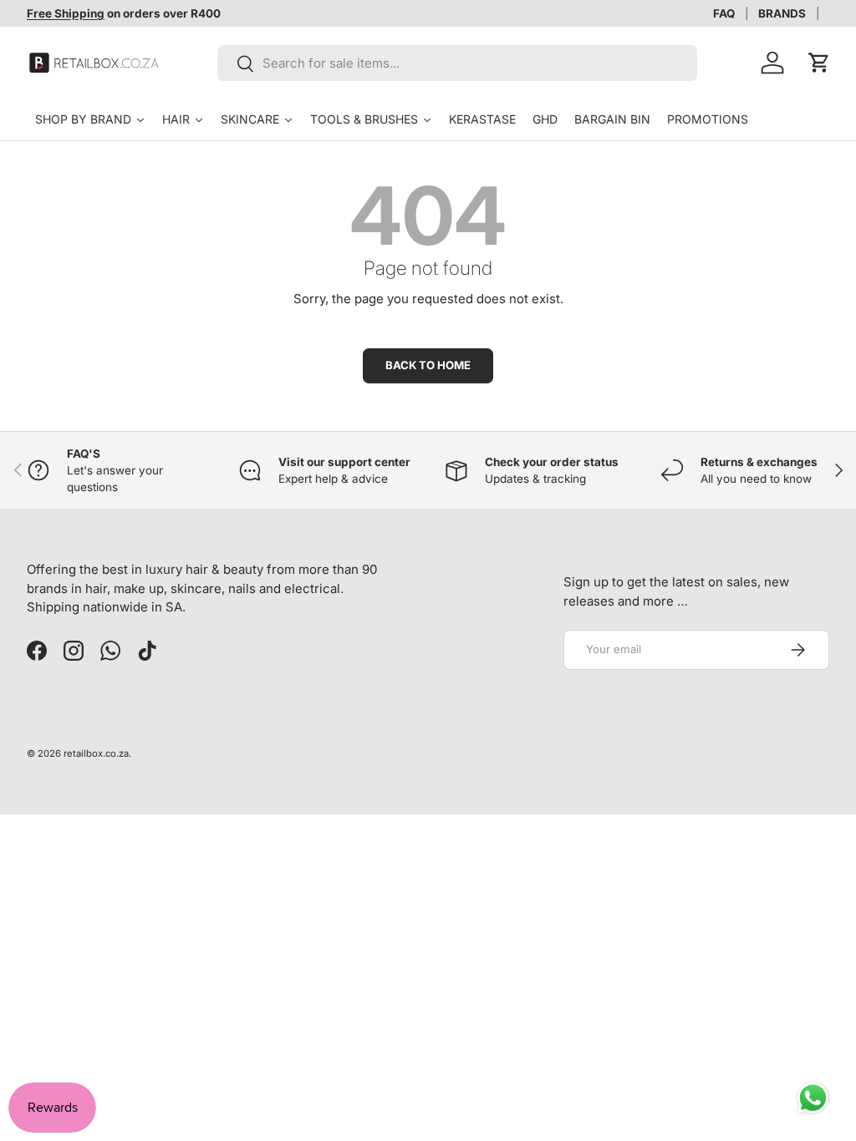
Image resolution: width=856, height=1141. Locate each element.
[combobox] (457, 63)
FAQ (724, 13)
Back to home (428, 365)
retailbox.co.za (96, 753)
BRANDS (782, 13)
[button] (819, 62)
